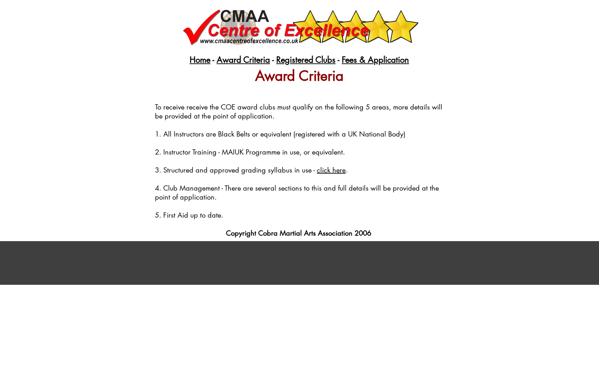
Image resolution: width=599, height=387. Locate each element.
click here (331, 170)
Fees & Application (375, 59)
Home (200, 59)
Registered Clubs (306, 59)
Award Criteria (243, 59)
